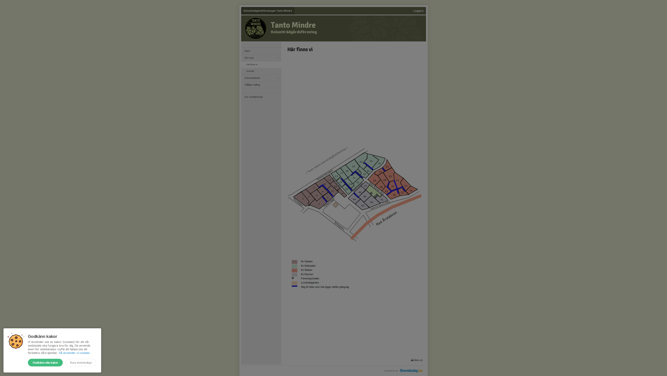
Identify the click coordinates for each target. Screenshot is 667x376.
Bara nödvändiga (81, 362)
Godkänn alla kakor (45, 362)
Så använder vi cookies (74, 353)
